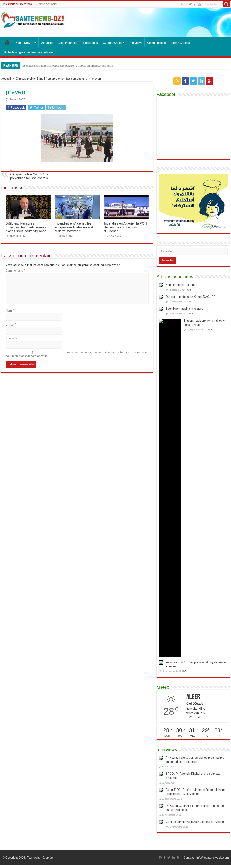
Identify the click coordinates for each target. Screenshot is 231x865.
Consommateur (67, 42)
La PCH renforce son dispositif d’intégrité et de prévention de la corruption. (68, 65)
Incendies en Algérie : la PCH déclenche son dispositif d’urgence (125, 227)
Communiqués (156, 42)
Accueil (6, 78)
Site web (11, 338)
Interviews (135, 42)
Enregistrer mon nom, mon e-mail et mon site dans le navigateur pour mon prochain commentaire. (77, 354)
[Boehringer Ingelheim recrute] (161, 309)
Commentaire (15, 270)
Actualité (47, 42)
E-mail (11, 324)
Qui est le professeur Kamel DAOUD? (190, 296)
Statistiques (90, 42)
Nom (10, 310)
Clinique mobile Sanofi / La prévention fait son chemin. (51, 78)
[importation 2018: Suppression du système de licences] (161, 662)
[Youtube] (199, 4)
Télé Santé (114, 42)
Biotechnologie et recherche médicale (28, 52)
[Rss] (182, 4)
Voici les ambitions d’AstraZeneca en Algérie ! (196, 821)
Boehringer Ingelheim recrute (184, 308)
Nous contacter (48, 4)
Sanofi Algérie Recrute (180, 284)
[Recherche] (226, 4)
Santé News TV (26, 42)
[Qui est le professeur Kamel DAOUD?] (161, 297)
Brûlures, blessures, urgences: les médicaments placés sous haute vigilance (26, 227)
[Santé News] (32, 20)
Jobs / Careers (180, 42)
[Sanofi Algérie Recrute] (161, 285)
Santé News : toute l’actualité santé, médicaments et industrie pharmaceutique (7, 42)
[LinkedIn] (195, 4)
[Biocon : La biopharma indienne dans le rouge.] (170, 488)
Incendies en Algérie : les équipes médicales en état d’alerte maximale (74, 227)
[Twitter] (190, 4)
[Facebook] (186, 4)
